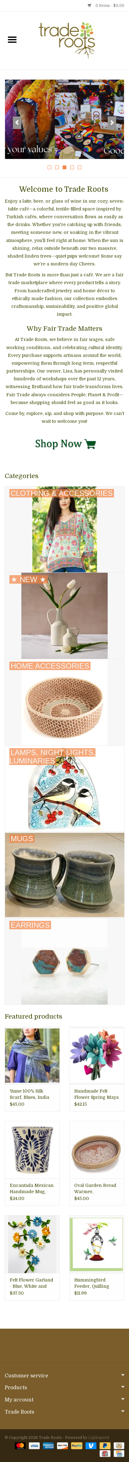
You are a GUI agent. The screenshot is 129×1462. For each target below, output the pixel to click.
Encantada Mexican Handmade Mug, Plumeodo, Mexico (32, 1189)
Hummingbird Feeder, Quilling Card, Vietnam (91, 1283)
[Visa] (34, 1445)
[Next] (112, 122)
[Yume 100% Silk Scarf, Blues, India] (32, 1055)
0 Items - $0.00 (109, 5)
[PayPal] (76, 1445)
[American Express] (48, 1445)
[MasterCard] (20, 1445)
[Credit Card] (117, 1453)
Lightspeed (98, 1437)
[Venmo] (90, 1445)
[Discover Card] (62, 1445)
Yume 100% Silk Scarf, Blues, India (29, 1094)
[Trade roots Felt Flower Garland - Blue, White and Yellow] (32, 1244)
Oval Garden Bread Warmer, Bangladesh (95, 1189)
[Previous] (17, 122)
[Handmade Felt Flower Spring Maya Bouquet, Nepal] (96, 1055)
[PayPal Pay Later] (104, 1445)
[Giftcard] (104, 1453)
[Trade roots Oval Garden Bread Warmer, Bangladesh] (96, 1149)
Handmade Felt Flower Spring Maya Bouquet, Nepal (96, 1094)
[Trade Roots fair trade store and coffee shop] (76, 40)
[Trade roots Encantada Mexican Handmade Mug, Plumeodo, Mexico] (32, 1149)
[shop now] (64, 443)
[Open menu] (12, 39)
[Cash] (117, 1445)
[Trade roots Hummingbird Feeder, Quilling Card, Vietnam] (96, 1244)
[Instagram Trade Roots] (64, 1348)
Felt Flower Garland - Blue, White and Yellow (31, 1283)
